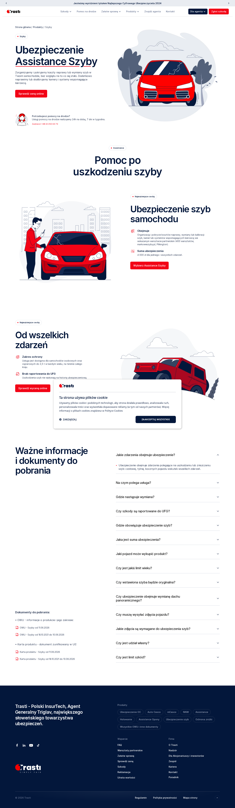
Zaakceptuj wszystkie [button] (156, 419)
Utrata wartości (126, 777)
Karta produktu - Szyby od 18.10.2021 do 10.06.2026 (47, 659)
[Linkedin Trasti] (24, 745)
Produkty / (38, 27)
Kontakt (170, 11)
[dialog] (117, 404)
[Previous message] (6, 3)
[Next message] (228, 3)
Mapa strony (190, 797)
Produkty (131, 11)
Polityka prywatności (165, 797)
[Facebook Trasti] (17, 745)
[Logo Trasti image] (13, 11)
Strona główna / (23, 27)
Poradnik (174, 777)
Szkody (64, 11)
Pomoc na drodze (86, 11)
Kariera (173, 766)
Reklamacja (124, 772)
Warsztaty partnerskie (130, 750)
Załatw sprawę (109, 11)
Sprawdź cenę (125, 761)
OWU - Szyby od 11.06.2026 (34, 627)
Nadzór (173, 750)
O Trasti (173, 745)
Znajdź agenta (152, 11)
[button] (68, 419)
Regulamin (141, 797)
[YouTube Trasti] (31, 745)
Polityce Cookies (114, 410)
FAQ (120, 745)
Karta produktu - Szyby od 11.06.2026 (40, 652)
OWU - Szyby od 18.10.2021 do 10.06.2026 (42, 634)
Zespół (172, 761)
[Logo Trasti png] (28, 768)
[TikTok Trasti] (38, 745)
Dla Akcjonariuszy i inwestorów (186, 755)
